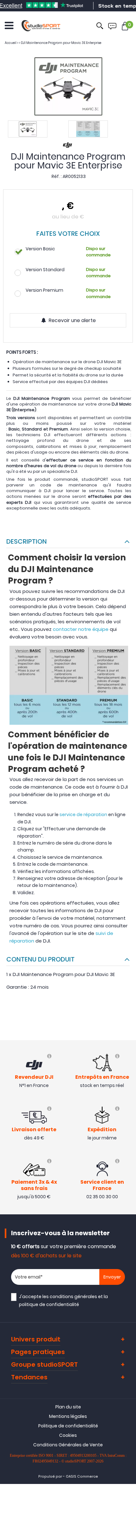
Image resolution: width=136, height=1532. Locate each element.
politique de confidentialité (49, 1304)
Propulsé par (50, 1476)
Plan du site (68, 1407)
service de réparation (83, 814)
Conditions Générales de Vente (68, 1445)
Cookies (68, 1435)
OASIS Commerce (82, 1476)
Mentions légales (68, 1416)
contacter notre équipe (80, 629)
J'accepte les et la (63, 1300)
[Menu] (9, 26)
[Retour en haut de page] (128, 1066)
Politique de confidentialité (68, 1426)
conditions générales (73, 1296)
